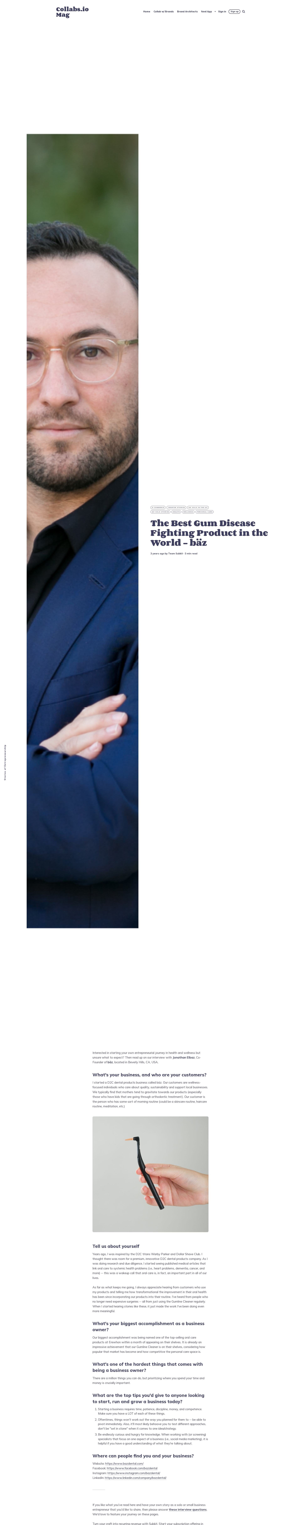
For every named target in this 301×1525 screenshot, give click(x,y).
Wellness (188, 512)
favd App (206, 11)
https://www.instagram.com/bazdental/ (134, 1473)
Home (146, 11)
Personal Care (204, 512)
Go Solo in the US (198, 507)
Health (176, 512)
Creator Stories (176, 507)
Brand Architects (187, 11)
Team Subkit (175, 553)
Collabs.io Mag (72, 11)
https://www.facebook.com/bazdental (132, 1468)
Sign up (234, 11)
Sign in (222, 11)
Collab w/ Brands (164, 11)
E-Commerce (158, 507)
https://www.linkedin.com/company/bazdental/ (135, 1478)
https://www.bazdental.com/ (124, 1463)
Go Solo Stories (160, 512)
